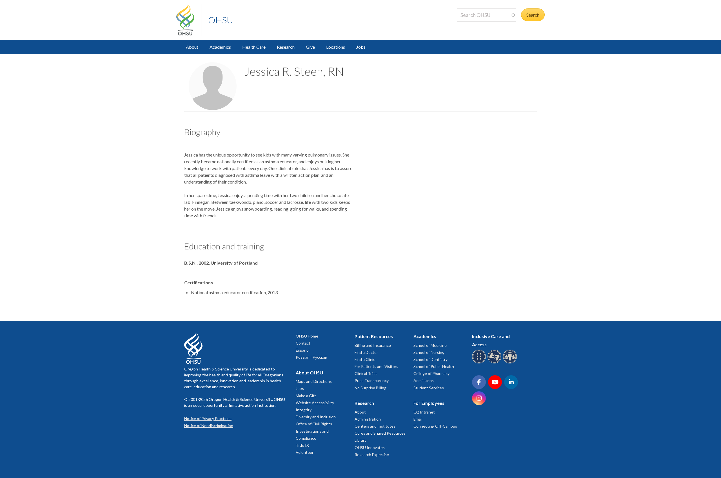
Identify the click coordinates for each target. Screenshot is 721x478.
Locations (335, 47)
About (192, 47)
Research (286, 47)
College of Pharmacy (431, 373)
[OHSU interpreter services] (511, 362)
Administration (368, 419)
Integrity (303, 409)
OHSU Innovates (370, 447)
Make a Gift (306, 395)
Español (303, 350)
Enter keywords (474, 25)
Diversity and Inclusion (316, 416)
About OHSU (309, 372)
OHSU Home (307, 336)
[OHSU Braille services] (480, 362)
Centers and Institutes (375, 426)
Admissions (423, 380)
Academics (220, 47)
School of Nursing (428, 352)
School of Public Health (433, 366)
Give (310, 47)
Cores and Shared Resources (380, 433)
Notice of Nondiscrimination (208, 425)
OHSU (220, 19)
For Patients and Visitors (376, 366)
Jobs (361, 47)
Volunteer (304, 452)
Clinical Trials (366, 373)
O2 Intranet (424, 412)
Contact (303, 343)
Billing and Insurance (373, 345)
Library (360, 440)
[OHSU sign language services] (495, 362)
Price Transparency (372, 380)
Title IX (302, 445)
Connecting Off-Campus (435, 426)
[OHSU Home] (188, 20)
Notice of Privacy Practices (208, 418)
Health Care (254, 47)
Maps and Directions (314, 381)
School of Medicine (430, 345)
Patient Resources (374, 336)
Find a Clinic (365, 359)
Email (417, 419)
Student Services (428, 387)
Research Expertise (372, 454)
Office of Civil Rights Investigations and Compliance (314, 430)
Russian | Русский (311, 357)
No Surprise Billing (370, 387)
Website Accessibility (315, 402)
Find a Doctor (366, 352)
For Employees (428, 403)
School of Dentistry (430, 359)
